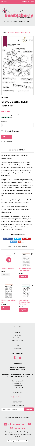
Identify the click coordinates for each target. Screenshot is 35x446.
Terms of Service (17, 338)
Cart (32, 2)
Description (13, 150)
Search (17, 330)
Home (5, 32)
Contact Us (17, 343)
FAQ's (17, 345)
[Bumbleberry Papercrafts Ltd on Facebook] (15, 357)
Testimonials (17, 348)
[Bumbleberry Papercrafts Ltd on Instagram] (20, 357)
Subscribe (29, 409)
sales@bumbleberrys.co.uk (17, 397)
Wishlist (24, 2)
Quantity (4, 121)
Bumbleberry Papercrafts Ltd (22, 417)
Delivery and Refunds (17, 340)
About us (17, 332)
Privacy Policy (17, 335)
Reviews (22, 150)
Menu (5, 2)
